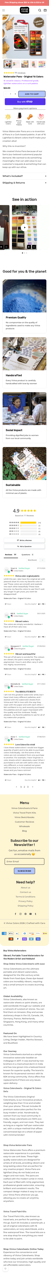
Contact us (25, 892)
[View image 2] (16, 64)
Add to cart (32, 94)
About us (25, 887)
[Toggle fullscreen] (6, 247)
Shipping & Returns (24, 182)
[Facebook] (15, 913)
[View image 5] (42, 64)
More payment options (25, 108)
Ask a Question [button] (26, 546)
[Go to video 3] (26, 252)
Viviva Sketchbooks (24, 817)
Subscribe (24, 871)
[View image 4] (33, 64)
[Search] (39, 10)
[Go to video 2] (24, 252)
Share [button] (9, 604)
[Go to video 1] (22, 252)
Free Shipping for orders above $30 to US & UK (24, 2)
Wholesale (24, 826)
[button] (39, 604)
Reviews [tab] (8, 555)
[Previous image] (6, 36)
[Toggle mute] (29, 247)
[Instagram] (20, 913)
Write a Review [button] (26, 540)
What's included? (24, 176)
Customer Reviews (24, 822)
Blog (24, 831)
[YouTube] (31, 913)
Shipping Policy (25, 906)
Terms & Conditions (25, 897)
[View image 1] (8, 64)
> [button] (32, 787)
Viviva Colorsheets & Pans (24, 808)
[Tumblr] (36, 913)
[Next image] (42, 36)
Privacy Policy (25, 901)
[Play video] (24, 227)
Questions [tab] (26, 555)
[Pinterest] (25, 913)
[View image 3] (25, 64)
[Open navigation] (3, 10)
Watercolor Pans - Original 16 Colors (17, 598)
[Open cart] (45, 10)
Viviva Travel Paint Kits (24, 813)
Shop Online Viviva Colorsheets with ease (24, 964)
